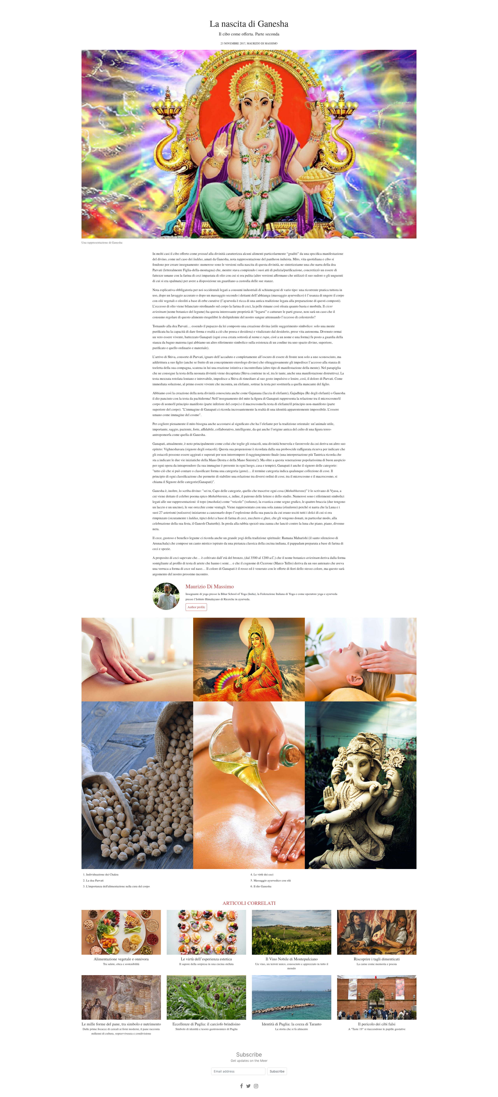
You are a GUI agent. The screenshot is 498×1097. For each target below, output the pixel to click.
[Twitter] (248, 1086)
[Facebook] (241, 1086)
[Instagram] (256, 1086)
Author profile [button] (196, 607)
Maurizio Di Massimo (262, 43)
